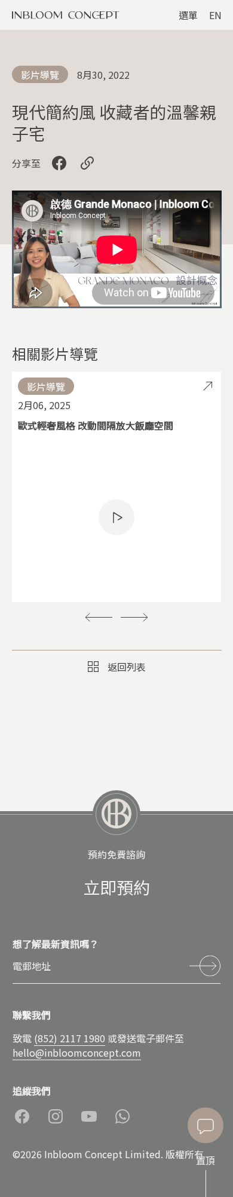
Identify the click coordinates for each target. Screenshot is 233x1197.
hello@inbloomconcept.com (77, 1052)
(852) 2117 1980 (69, 1038)
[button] (98, 617)
